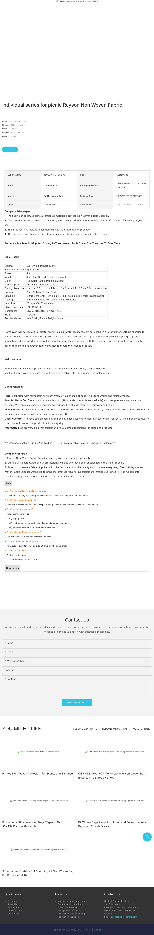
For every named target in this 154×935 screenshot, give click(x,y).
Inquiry (10, 149)
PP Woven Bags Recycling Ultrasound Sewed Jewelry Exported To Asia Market (112, 824)
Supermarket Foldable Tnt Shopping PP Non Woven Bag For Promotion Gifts (38, 873)
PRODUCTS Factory (140, 728)
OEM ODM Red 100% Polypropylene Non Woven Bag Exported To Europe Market (111, 775)
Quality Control (15, 910)
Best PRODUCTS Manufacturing (111, 728)
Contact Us (13, 913)
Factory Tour (14, 907)
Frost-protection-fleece (68, 910)
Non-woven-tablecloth (68, 916)
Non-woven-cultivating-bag (71, 913)
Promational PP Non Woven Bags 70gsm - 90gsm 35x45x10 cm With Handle (33, 824)
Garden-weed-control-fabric (71, 904)
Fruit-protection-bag (67, 907)
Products (12, 901)
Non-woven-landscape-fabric (72, 901)
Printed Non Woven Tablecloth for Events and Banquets (38, 773)
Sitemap (98, 929)
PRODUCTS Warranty (82, 728)
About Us (12, 904)
